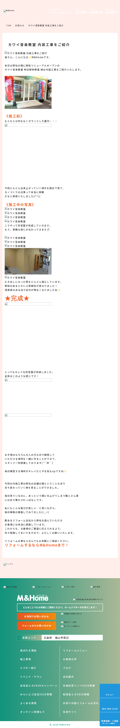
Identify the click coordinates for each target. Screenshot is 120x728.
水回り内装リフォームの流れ (81, 703)
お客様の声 (70, 659)
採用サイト (70, 711)
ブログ (67, 668)
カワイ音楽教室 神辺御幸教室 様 (24, 69)
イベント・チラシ (31, 676)
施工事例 (25, 659)
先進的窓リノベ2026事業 (79, 685)
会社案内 (68, 676)
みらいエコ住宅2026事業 (36, 694)
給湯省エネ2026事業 (76, 694)
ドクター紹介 (28, 668)
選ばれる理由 (28, 650)
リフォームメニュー (75, 650)
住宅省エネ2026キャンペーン (39, 685)
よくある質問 (28, 703)
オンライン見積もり (32, 711)
